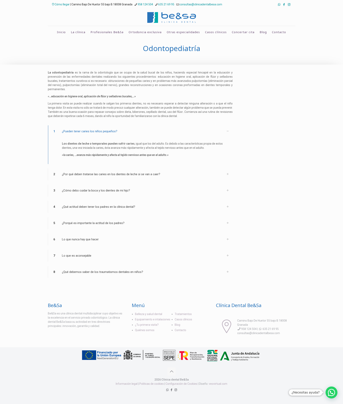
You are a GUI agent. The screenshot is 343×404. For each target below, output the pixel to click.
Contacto (180, 330)
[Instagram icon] (289, 4)
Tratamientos (183, 314)
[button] (331, 392)
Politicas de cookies (151, 383)
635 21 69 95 (166, 4)
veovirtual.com (218, 383)
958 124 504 (145, 4)
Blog (177, 324)
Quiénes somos (144, 330)
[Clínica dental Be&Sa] (171, 17)
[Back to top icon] (171, 371)
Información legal (127, 383)
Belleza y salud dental (148, 314)
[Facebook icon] (284, 4)
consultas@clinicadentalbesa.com (200, 4)
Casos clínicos (183, 319)
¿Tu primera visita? (147, 324)
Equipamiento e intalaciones (152, 319)
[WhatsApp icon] (279, 4)
